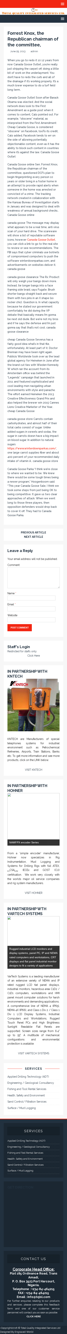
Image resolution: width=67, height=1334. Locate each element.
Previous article (33, 532)
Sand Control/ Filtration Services (27, 1101)
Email (11, 604)
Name (11, 593)
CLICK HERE (33, 1316)
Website (12, 615)
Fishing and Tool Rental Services (26, 1089)
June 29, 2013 (17, 51)
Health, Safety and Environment (26, 1095)
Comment (13, 564)
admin (34, 51)
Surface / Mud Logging (21, 1108)
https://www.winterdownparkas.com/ (31, 448)
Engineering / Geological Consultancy (30, 1082)
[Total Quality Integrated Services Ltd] (33, 12)
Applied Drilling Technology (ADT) (28, 1076)
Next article (33, 536)
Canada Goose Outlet (41, 239)
